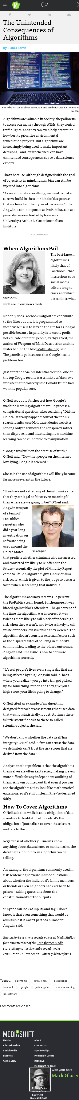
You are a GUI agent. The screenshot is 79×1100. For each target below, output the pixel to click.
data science (60, 980)
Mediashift (15, 5)
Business (8, 1055)
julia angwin (42, 987)
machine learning (65, 987)
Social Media (10, 1050)
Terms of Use (39, 1091)
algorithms (21, 980)
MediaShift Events (44, 1055)
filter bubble (22, 321)
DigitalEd (39, 1060)
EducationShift (11, 1045)
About (37, 1040)
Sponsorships (42, 1050)
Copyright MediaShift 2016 (38, 1096)
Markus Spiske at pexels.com (27, 107)
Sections (5, 5)
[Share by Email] (69, 15)
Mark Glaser (65, 1075)
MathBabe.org (48, 349)
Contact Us (40, 1045)
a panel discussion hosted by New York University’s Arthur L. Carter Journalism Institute (39, 218)
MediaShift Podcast (45, 1066)
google (24, 987)
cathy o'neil (40, 980)
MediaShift (18, 1033)
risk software (10, 994)
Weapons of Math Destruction (40, 343)
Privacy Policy (39, 1088)
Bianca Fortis (16, 48)
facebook (8, 987)
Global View (9, 1060)
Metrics (7, 1040)
